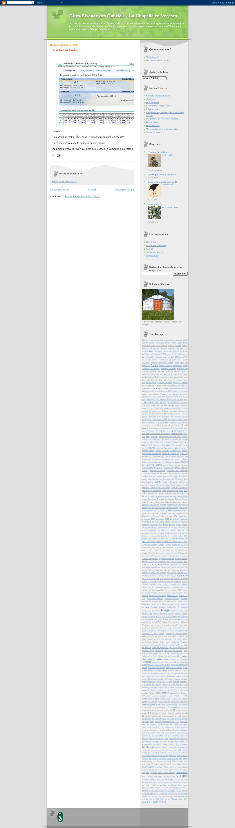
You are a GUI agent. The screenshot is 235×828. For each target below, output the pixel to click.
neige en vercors (181, 614)
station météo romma (179, 733)
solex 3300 (174, 722)
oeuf (155, 619)
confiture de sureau (180, 439)
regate (185, 668)
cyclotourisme (154, 456)
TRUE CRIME (177, 761)
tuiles (186, 761)
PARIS (158, 622)
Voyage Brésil (152, 256)
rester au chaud (174, 676)
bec (143, 377)
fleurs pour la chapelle (170, 491)
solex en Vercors (165, 724)
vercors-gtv (162, 782)
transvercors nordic (159, 750)
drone (165, 465)
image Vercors (181, 524)
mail (161, 579)
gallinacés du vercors (150, 505)
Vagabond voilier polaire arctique (162, 773)
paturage (145, 631)
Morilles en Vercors (150, 601)
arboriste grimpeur (155, 357)
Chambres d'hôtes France (158, 96)
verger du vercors (158, 785)
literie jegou (171, 576)
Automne (154, 363)
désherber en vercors (171, 459)
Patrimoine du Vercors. (151, 625)
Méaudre (167, 587)
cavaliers (169, 397)
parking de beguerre (169, 622)
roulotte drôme (175, 687)
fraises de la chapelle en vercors (162, 496)
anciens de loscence (164, 351)
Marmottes (159, 587)
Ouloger (149, 249)
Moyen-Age (171, 601)
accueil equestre (174, 346)
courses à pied (181, 448)
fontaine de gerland (156, 493)
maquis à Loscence (149, 581)
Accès (151, 343)
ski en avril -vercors (179, 716)
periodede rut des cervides (153, 634)
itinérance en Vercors (158, 530)
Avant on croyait (169, 185)
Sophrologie (177, 724)
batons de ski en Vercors (152, 374)
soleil (152, 722)
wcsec (167, 799)
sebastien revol (148, 710)
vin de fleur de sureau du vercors (162, 791)
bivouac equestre (149, 383)
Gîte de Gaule (152, 102)
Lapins (144, 550)
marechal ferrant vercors (159, 584)
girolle (144, 513)
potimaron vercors (167, 645)
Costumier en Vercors (150, 445)
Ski (149, 712)
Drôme (159, 465)
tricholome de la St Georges (152, 761)
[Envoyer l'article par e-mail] (58, 155)
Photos (145, 636)
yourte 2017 (182, 799)
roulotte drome (163, 687)
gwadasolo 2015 (148, 519)
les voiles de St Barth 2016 (177, 573)
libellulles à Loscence (158, 576)
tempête (163, 741)
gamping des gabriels (156, 508)
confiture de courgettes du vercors (156, 439)
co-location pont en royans (158, 422)
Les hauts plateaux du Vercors (154, 567)
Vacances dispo (153, 132)
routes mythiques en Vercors (166, 696)
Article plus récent (59, 189)
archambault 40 (154, 360)
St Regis (169, 730)
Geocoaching (166, 510)
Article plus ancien (124, 189)
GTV (175, 516)
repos (157, 676)
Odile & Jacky (152, 57)
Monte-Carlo (172, 596)
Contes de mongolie (163, 442)
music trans (156, 604)
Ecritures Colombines (158, 152)
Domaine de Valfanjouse (164, 462)
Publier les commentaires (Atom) (82, 196)
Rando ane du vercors (168, 656)
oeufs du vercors (164, 619)
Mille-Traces (183, 590)
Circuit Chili (151, 242)
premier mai (183, 648)
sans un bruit (183, 704)
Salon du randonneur (169, 704)
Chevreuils (168, 414)
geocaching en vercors (150, 510)
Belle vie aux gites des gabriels (167, 377)
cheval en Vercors (156, 414)
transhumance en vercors (166, 747)
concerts (154, 437)
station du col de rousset (160, 733)
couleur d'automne (167, 445)
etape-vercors (156, 479)
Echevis (185, 465)
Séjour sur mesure (154, 252)
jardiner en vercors (169, 536)
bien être (163, 380)
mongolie (145, 593)
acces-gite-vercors (163, 343)
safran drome (165, 699)
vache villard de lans (167, 764)
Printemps (159, 651)
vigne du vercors (162, 788)
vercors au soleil (181, 779)
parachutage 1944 (149, 622)
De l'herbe (165, 456)
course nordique (162, 448)
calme (144, 394)
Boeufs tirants (161, 385)
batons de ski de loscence (176, 371)
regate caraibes (149, 670)
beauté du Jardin (180, 374)
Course (151, 448)
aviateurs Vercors (166, 363)
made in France (153, 579)
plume (168, 642)
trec (180, 758)
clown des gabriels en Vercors (158, 420)
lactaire (170, 547)
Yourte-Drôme (147, 802)
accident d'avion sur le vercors (154, 346)
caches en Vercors (180, 391)
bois (169, 385)
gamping (163, 505)
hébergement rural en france (159, 106)
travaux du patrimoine (167, 756)
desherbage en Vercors (151, 459)
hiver (160, 524)
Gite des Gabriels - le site (157, 60)
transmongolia (182, 747)
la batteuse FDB (165, 539)
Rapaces (184, 659)
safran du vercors (180, 699)
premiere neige (148, 651)
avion (177, 363)
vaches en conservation (178, 767)
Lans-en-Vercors (181, 547)
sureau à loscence (171, 736)
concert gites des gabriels (160, 434)
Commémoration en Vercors (158, 428)
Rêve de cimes (153, 125)
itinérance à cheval (169, 527)
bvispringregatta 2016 (163, 391)
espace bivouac (181, 473)
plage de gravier (171, 639)
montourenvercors (155, 599)
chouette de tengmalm (158, 417)
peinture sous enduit (171, 631)
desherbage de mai (179, 456)
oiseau (174, 619)
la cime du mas (155, 542)
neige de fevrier (177, 611)
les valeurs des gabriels (157, 573)
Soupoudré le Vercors (174, 727)
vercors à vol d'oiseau (165, 779)
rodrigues (176, 679)
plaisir (180, 639)
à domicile (159, 340)
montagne (171, 593)
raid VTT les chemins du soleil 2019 (173, 653)
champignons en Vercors (154, 402)
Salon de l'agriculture (151, 704)
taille (166, 739)
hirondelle (154, 524)
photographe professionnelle (177, 634)
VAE (147, 773)
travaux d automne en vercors (175, 753)
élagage (159, 468)
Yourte (174, 799)
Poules (178, 645)
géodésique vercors (180, 510)
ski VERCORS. (168, 719)
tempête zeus (173, 741)
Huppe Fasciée (169, 524)
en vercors (168, 468)
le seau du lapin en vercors (177, 556)
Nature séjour (152, 122)
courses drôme (148, 451)
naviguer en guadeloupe (151, 611)
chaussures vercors (168, 408)
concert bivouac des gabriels (153, 431)
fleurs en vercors (154, 491)
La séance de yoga (170, 207)
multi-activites (182, 601)
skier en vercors (181, 719)
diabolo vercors (148, 462)
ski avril (155, 713)
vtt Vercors (151, 793)
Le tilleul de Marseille (150, 559)
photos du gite (155, 636)
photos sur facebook (170, 636)
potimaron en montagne (151, 645)
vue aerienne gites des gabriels (171, 796)
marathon (177, 581)
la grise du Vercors (149, 544)
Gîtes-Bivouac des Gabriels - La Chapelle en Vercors (123, 16)
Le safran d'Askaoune (156, 245)
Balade (154, 365)
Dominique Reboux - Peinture (162, 175)
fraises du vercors (149, 499)
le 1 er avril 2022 (155, 550)
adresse (163, 348)
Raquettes (146, 662)
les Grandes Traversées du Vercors (174, 564)
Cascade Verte (160, 397)
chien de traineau (180, 414)
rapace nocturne (171, 659)
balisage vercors (168, 369)
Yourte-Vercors (159, 802)
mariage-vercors (148, 587)
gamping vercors (171, 508)
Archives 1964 (166, 360)
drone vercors (174, 465)
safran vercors (164, 701)
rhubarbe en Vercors (164, 679)
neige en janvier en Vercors (163, 614)
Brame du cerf (156, 388)
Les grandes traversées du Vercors (162, 119)
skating (144, 713)
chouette (145, 417)
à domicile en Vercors (173, 340)
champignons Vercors (178, 402)
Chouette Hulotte (174, 417)
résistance (164, 676)
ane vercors (177, 351)
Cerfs (175, 397)
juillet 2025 (183, 536)
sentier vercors (182, 710)
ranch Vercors (153, 656)
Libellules (145, 576)
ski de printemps (165, 716)
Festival (152, 485)
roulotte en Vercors (179, 690)
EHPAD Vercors (148, 468)
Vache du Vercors (150, 764)
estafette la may (148, 476)
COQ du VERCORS (180, 442)
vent (173, 776)
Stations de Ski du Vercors (153, 736)
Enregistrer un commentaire (64, 181)
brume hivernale (181, 388)
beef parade (149, 377)
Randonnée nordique (152, 659)
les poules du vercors (168, 570)
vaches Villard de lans (152, 770)
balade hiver (177, 366)
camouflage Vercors (157, 394)
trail (152, 744)
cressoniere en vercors (151, 454)
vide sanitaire (172, 785)
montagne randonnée (157, 596)
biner (186, 380)
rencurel (151, 676)
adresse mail (173, 348)
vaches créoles (162, 767)
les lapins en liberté (176, 567)
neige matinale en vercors (152, 616)
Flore (181, 491)
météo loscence (156, 590)
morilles (184, 599)
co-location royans (177, 422)
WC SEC (160, 799)
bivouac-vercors (148, 385)
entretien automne (157, 471)
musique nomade (150, 607)
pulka (186, 651)
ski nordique (146, 719)
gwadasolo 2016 (162, 519)
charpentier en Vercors (151, 408)
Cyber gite (151, 99)
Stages (176, 730)
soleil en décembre (162, 722)
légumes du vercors (166, 559)
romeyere (152, 682)
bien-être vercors (175, 380)
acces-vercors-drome (179, 343)
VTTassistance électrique (167, 793)
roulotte (176, 682)
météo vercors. (170, 590)
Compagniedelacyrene (179, 428)
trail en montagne (180, 744)
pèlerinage (184, 631)
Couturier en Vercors (179, 451)
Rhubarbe (152, 679)
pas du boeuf (183, 622)
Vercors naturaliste (149, 782)
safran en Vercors (149, 701)
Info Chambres (153, 109)
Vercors (182, 776)
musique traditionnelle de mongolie (173, 607)
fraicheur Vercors (172, 493)
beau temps (168, 374)
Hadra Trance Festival (168, 522)
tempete (156, 741)
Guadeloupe (183, 516)
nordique (173, 616)
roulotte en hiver (164, 690)
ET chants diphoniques (179, 476)
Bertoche (154, 380)
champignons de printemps (177, 400)
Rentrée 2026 (167, 155)
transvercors (146, 750)
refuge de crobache (174, 668)
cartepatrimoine (148, 397)
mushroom (146, 604)
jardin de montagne (156, 533)
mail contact (168, 579)
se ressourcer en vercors (178, 707)
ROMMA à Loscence (164, 682)
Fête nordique (176, 485)
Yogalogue (153, 204)
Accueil (92, 189)
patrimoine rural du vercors (161, 628)
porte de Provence (180, 642)
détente (185, 459)
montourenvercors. (172, 599)
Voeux (144, 793)
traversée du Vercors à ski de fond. (163, 758)
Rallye (144, 656)
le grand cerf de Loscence (174, 550)
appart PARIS (160, 354)
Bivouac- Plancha (180, 383)
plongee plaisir (158, 642)
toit (149, 744)
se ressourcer (162, 707)
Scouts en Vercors (149, 707)
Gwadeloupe (174, 519)
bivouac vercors (165, 383)
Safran (156, 699)
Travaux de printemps (150, 756)
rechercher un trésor (156, 668)
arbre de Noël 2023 (171, 357)
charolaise (184, 405)
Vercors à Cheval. (149, 779)
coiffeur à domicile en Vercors (168, 425)
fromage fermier (181, 499)
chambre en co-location (156, 400)
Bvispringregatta (148, 391)
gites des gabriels (159, 513)
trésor (185, 758)
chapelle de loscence (169, 405)
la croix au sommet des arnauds (175, 542)
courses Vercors (162, 451)
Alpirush (152, 351)
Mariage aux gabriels (179, 584)
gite (149, 513)
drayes (177, 462)
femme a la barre (169, 482)
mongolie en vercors (158, 593)
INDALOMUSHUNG (149, 527)
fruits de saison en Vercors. (176, 502)
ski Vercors (156, 719)
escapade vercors (167, 473)
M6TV (144, 579)
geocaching (183, 508)
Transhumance (149, 747)
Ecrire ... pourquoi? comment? (162, 182)
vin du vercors (182, 791)
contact (151, 442)
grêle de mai (166, 516)
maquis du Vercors (165, 581)
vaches (152, 767)
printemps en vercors (173, 651)
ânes (144, 354)
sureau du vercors (156, 739)
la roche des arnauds (157, 547)
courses (171, 448)
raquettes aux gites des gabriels (165, 662)
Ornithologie (182, 619)
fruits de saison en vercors (153, 502)
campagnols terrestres (178, 394)
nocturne (165, 616)
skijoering (145, 722)
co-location (175, 420)
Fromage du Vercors (165, 499)
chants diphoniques (150, 405)
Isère (160, 527)
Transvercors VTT (174, 750)
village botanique (175, 788)
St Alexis (153, 730)
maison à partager (181, 579)
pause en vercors (156, 631)
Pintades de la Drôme (155, 639)
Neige (165, 610)
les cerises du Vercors (155, 562)
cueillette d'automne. (170, 454)
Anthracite (150, 354)
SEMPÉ (172, 710)
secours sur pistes (161, 710)
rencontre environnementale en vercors (157, 673)
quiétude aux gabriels (150, 653)
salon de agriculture (179, 701)
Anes (185, 351)
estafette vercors (162, 476)
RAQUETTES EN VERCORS (158, 665)
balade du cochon (165, 366)
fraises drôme (182, 496)
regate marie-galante (164, 670)
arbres (181, 357)
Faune (157, 481)
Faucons (149, 482)
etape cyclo (146, 479)
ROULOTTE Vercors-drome (168, 693)
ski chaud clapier (165, 713)
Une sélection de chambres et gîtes (162, 129)
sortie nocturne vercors (156, 727)
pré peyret (173, 648)
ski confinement (178, 713)
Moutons (162, 601)
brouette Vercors (168, 388)
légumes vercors (181, 559)
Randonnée (182, 656)
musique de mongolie (179, 604)
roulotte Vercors (149, 693)
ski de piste (153, 716)
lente (144, 562)
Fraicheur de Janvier (65, 50)
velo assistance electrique (160, 776)
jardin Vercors (171, 533)
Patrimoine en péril (170, 625)
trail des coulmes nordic (164, 744)
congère (145, 442)
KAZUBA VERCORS (150, 539)
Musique (165, 604)
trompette (167, 761)
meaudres (175, 587)
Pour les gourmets (160, 647)
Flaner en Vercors (163, 488)
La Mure (161, 544)
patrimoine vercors (180, 628)
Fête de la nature (163, 485)
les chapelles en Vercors (173, 562)
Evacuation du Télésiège (172, 479)
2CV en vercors (148, 340)
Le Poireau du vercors (158, 556)
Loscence (182, 575)
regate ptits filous (180, 670)
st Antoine (161, 730)
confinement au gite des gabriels (173, 437)
